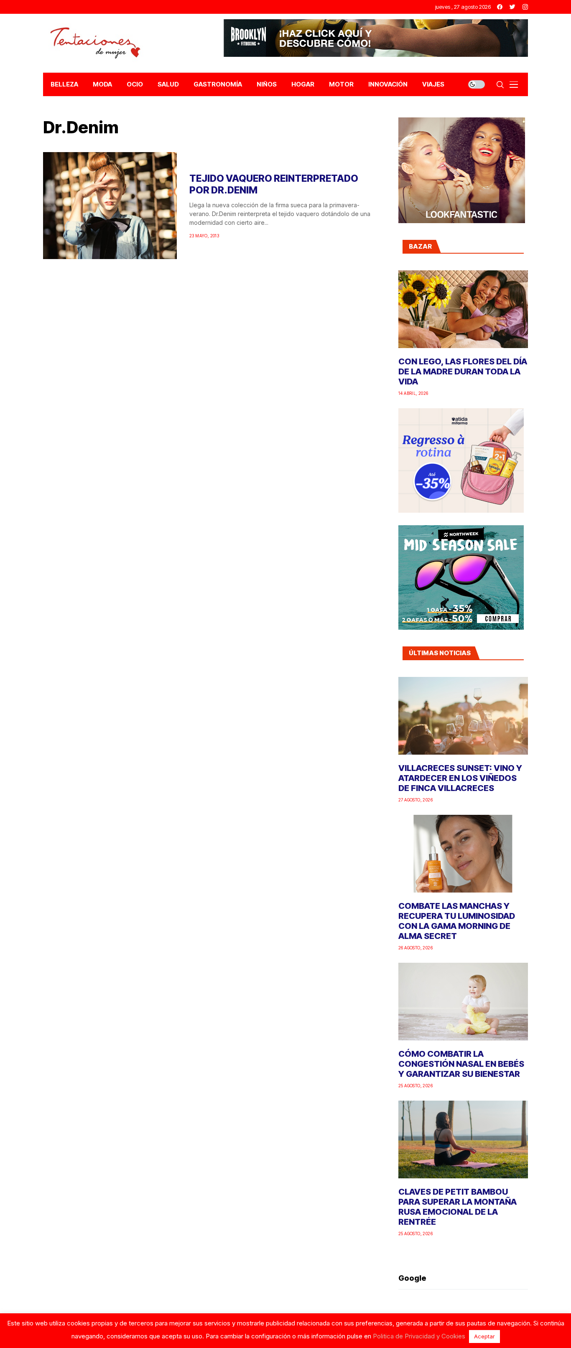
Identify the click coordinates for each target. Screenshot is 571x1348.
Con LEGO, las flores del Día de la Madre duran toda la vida (462, 371)
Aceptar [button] (484, 1336)
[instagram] (525, 7)
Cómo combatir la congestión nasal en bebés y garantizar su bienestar (461, 1064)
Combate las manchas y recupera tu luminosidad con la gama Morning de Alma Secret (456, 921)
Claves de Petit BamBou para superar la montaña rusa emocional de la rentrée (457, 1207)
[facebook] (499, 7)
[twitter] (512, 7)
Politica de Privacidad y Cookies (419, 1336)
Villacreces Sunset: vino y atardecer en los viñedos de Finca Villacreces (460, 778)
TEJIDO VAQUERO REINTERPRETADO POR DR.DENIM (273, 184)
